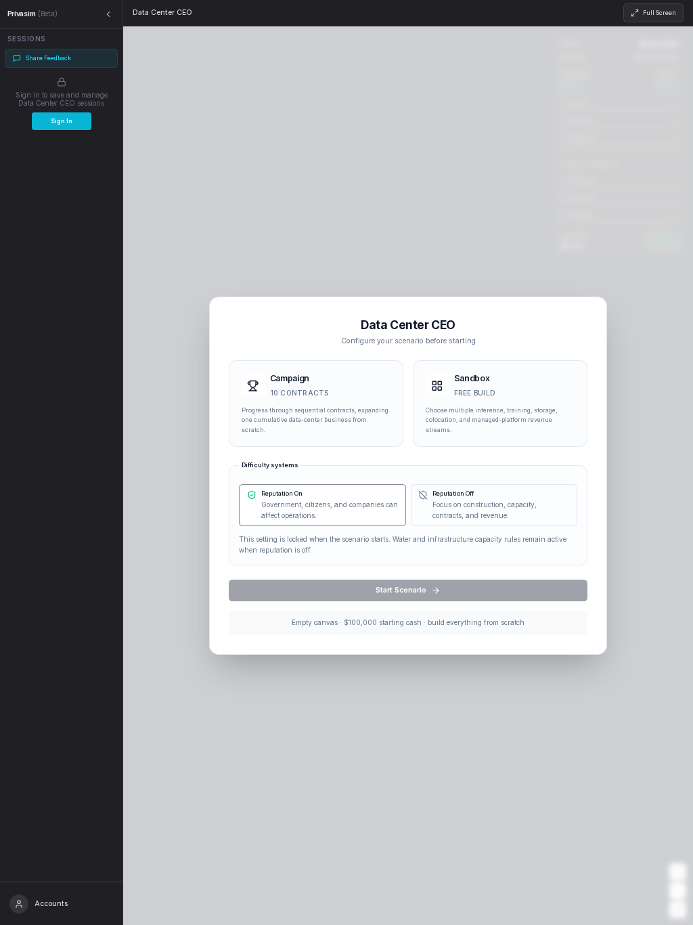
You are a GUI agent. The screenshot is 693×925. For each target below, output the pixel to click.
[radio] (316, 404)
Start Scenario (401, 590)
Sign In (61, 121)
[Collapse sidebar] (109, 14)
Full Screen (659, 12)
